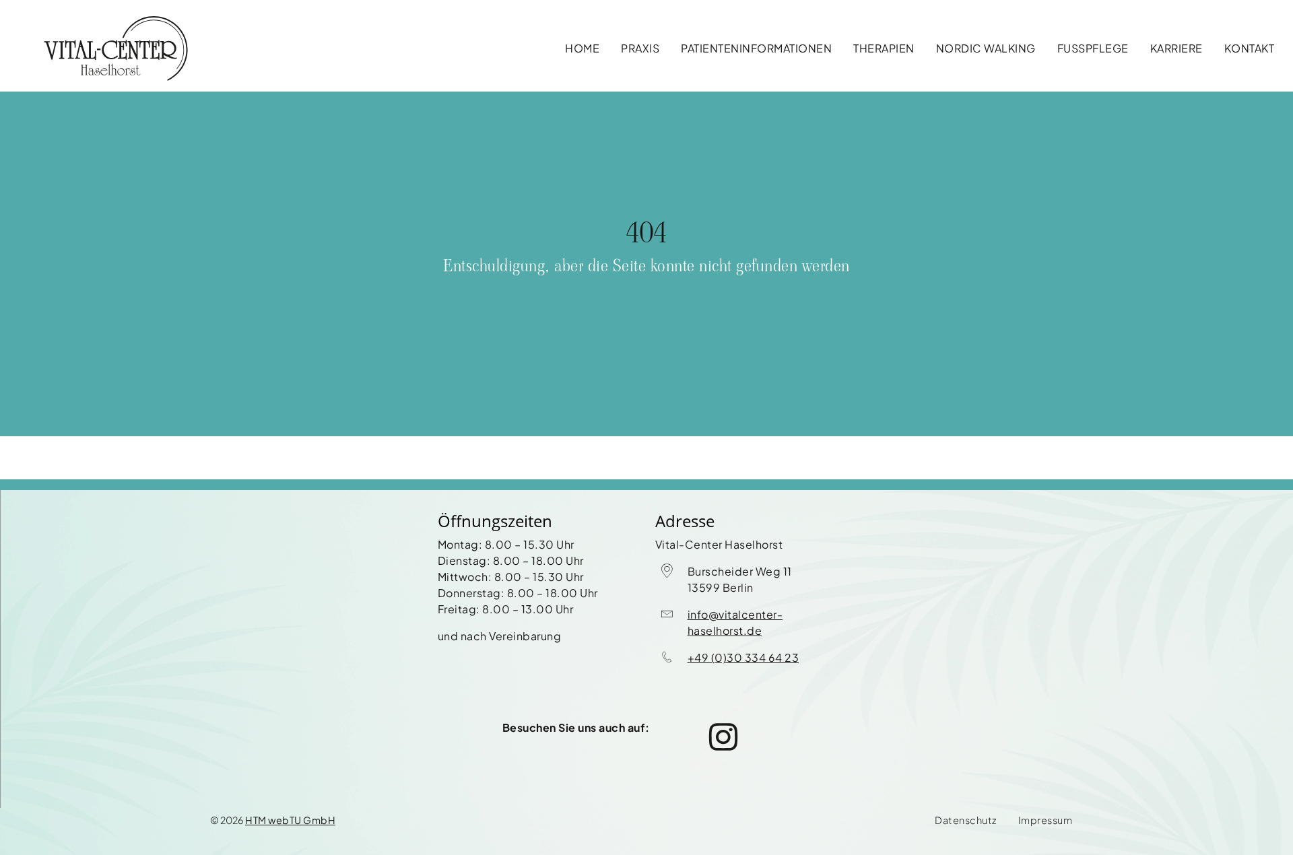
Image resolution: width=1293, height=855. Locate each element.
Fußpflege (1093, 48)
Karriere (1176, 48)
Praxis (640, 48)
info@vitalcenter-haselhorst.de (735, 622)
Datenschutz (966, 820)
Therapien (884, 48)
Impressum (1045, 820)
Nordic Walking (986, 48)
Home (582, 48)
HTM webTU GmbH (290, 820)
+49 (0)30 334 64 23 (743, 657)
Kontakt (1249, 48)
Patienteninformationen (756, 48)
